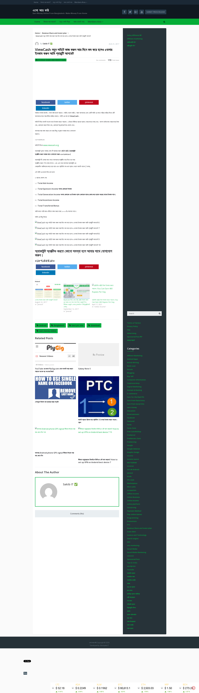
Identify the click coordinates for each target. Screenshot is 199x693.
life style (130, 480)
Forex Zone (131, 428)
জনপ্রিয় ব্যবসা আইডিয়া (133, 594)
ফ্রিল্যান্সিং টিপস (131, 607)
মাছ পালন (129, 618)
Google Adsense (133, 449)
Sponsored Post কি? (134, 337)
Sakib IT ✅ (47, 43)
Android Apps (132, 359)
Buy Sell (130, 376)
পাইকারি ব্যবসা (131, 604)
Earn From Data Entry (136, 400)
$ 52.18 (60, 688)
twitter (67, 102)
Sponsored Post (133, 559)
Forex (129, 425)
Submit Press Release (155, 12)
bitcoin (130, 369)
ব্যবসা (128, 611)
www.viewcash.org (51, 145)
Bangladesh (59, 325)
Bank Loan (131, 366)
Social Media (132, 549)
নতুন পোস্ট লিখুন (57, 2)
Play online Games (134, 514)
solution (130, 556)
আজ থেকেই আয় (68, 2)
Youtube (130, 570)
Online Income (133, 500)
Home (36, 2)
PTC (128, 525)
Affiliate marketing (134, 39)
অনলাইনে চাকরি (131, 580)
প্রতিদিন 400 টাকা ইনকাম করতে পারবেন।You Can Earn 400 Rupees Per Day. (105, 301)
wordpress (131, 566)
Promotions (132, 521)
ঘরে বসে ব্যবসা (131, 587)
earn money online (47, 331)
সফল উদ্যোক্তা (131, 621)
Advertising (131, 333)
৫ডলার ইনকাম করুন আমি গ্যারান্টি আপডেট (46, 300)
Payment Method (134, 511)
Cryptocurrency (133, 383)
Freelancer (131, 435)
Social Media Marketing (136, 552)
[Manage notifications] (193, 688)
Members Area (80, 2)
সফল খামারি (130, 625)
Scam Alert (131, 532)
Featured (130, 421)
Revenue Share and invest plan (52, 60)
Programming (132, 518)
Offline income (133, 494)
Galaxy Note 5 (84, 368)
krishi (129, 476)
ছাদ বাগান (129, 590)
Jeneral (130, 473)
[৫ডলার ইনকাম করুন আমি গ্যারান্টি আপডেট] (48, 291)
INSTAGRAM (132, 463)
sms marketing (133, 545)
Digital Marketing (134, 387)
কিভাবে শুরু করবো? (46, 2)
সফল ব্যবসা (130, 628)
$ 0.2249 (80, 688)
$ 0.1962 (102, 688)
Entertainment (133, 414)
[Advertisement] (77, 82)
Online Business (133, 497)
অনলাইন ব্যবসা (131, 573)
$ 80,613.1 (124, 688)
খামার (128, 583)
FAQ (128, 330)
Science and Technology (136, 535)
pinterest (89, 102)
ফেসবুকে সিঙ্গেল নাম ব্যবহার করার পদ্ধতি (47, 402)
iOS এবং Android (133, 469)
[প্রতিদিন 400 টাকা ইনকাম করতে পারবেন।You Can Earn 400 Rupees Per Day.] (105, 291)
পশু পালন (129, 601)
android (42, 325)
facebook (45, 102)
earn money (132, 407)
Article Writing (133, 362)
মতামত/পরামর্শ (131, 340)
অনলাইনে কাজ (131, 576)
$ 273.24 (188, 688)
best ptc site (77, 325)
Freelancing (131, 442)
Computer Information (136, 380)
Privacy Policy (132, 326)
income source (133, 459)
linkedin (45, 108)
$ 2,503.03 (147, 688)
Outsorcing (131, 507)
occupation (131, 490)
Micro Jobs (131, 487)
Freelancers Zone (134, 438)
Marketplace (132, 483)
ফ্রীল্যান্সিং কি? (131, 46)
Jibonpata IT (104, 645)
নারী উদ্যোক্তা (131, 597)
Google (130, 445)
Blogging (130, 373)
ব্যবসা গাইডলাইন (131, 614)
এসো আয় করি (41, 10)
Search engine (132, 538)
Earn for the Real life (135, 397)
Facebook (131, 418)
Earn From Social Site (135, 404)
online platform (133, 504)
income (130, 456)
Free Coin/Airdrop (134, 431)
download (95, 325)
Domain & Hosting (134, 390)
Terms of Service (134, 323)
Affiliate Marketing (134, 355)
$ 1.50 (168, 688)
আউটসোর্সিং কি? (131, 42)
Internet (130, 466)
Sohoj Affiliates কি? (134, 35)
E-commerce (132, 393)
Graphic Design (133, 452)
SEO (128, 542)
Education (131, 411)
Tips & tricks (132, 563)
